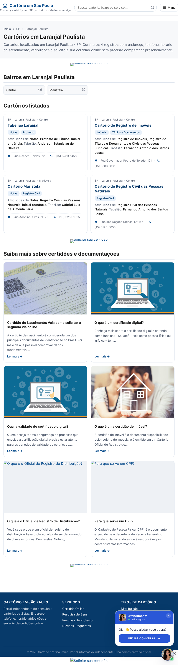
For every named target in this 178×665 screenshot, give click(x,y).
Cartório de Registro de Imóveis (123, 125)
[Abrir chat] (168, 654)
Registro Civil (31, 193)
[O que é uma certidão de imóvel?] (132, 392)
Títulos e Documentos (126, 132)
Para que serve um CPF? (113, 521)
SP (18, 29)
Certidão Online (73, 608)
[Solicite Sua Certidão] (89, 64)
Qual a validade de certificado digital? (37, 426)
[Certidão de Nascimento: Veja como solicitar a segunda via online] (45, 288)
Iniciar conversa (141, 638)
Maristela (67, 90)
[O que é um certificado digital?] (132, 288)
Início (7, 29)
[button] (174, 653)
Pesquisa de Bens (74, 614)
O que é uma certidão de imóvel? (120, 426)
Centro (24, 90)
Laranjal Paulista (25, 119)
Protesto (28, 132)
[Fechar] (168, 615)
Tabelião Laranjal (23, 125)
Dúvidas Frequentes (76, 626)
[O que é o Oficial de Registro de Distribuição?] (45, 487)
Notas (13, 132)
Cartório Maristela (24, 186)
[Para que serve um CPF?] (132, 487)
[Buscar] (152, 7)
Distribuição (129, 608)
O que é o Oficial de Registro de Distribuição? (43, 521)
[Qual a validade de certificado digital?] (45, 392)
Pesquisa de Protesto (77, 620)
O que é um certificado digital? (119, 323)
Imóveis (102, 132)
